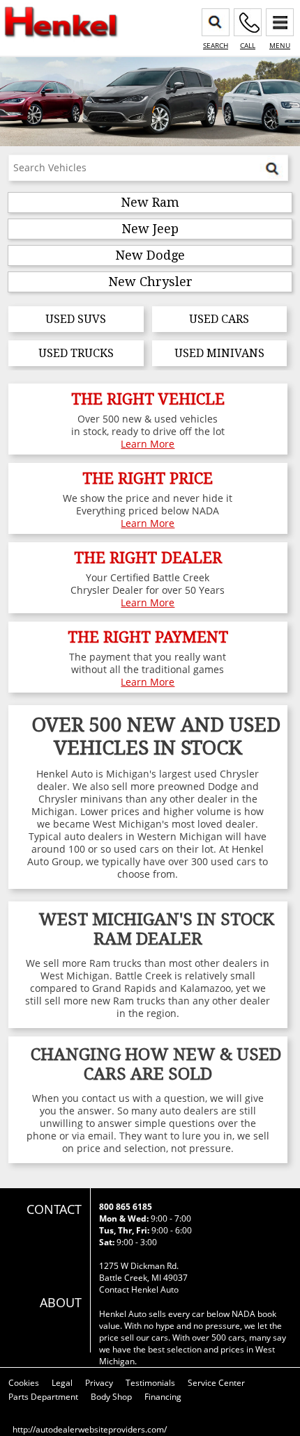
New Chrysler (150, 281)
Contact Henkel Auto (139, 1289)
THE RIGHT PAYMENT (148, 637)
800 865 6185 (125, 1207)
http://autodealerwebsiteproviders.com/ (90, 1429)
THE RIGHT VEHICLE (148, 399)
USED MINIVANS (219, 353)
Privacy (99, 1383)
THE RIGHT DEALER (148, 558)
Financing (162, 1397)
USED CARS (219, 319)
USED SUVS (75, 319)
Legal (62, 1383)
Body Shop (111, 1397)
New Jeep (150, 228)
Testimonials (150, 1383)
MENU (279, 45)
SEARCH (215, 45)
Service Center (216, 1383)
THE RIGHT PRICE (147, 478)
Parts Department (43, 1397)
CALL (247, 45)
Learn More (147, 443)
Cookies (23, 1383)
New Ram (150, 202)
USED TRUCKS (76, 353)
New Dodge (150, 255)
